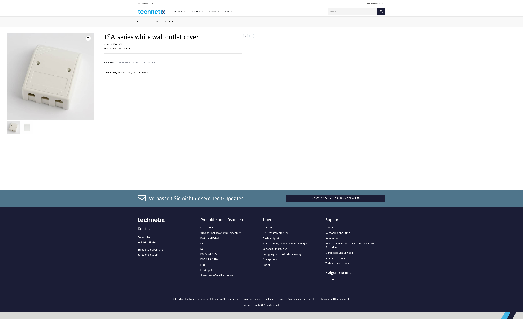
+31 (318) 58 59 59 (148, 254)
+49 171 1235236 (147, 242)
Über (227, 11)
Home (139, 22)
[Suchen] (381, 11)
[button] (88, 38)
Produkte (177, 11)
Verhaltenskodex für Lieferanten (270, 299)
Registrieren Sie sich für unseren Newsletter (335, 198)
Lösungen (195, 11)
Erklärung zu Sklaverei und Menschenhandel (231, 299)
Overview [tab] (109, 62)
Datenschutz (178, 299)
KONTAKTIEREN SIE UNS (375, 3)
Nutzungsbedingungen (197, 299)
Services (212, 11)
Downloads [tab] (149, 62)
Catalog (148, 22)
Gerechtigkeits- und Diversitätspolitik (332, 299)
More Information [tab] (128, 62)
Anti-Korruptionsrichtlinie (300, 299)
